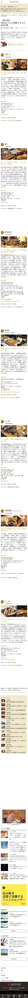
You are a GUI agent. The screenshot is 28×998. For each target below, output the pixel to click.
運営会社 (11, 987)
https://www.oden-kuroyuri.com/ (10, 392)
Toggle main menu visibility (2, 1)
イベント (3, 973)
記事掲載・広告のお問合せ (7, 980)
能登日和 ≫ (14, 931)
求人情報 (18, 943)
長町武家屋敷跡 (12, 665)
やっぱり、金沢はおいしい (13, 15)
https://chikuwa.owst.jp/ (8, 659)
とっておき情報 (4, 978)
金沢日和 (2, 15)
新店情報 (3, 975)
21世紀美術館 (11, 120)
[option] (14, 895)
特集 (6, 15)
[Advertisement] (14, 769)
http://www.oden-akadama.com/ (10, 301)
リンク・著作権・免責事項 (19, 987)
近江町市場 (10, 397)
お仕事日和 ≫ (14, 959)
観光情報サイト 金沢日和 (14, 2)
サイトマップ (5, 987)
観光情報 (3, 968)
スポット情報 (18, 866)
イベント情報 (18, 835)
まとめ (17, 914)
